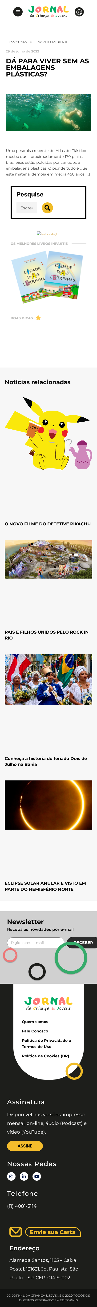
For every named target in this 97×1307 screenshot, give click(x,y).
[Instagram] (11, 1176)
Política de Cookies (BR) (45, 1056)
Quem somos (35, 1021)
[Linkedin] (24, 1176)
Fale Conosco (35, 1031)
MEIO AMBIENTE (55, 42)
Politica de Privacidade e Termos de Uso (46, 1043)
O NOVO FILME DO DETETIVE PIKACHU (48, 524)
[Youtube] (36, 1176)
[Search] (47, 207)
